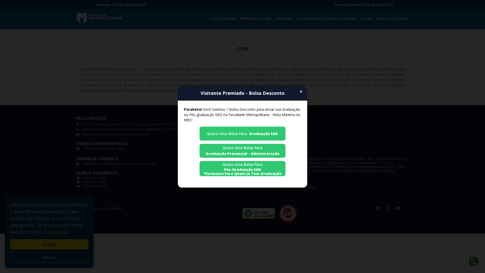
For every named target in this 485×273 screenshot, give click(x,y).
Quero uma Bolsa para (242, 133)
